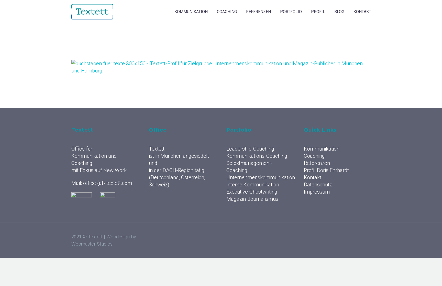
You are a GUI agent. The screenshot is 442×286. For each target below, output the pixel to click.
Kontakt (362, 11)
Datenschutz (318, 185)
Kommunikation (191, 11)
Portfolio (291, 11)
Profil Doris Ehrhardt (326, 170)
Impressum (317, 192)
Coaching (227, 11)
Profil (318, 11)
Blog (339, 11)
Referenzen (258, 11)
